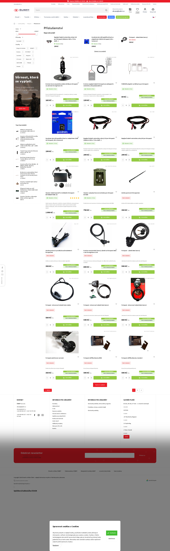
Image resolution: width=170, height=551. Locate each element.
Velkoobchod (61, 4)
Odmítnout (111, 539)
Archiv (126, 437)
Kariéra (154, 4)
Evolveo (20, 52)
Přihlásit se (142, 455)
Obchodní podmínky (93, 410)
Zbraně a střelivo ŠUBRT (54, 471)
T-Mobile (30, 63)
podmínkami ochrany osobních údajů (32, 457)
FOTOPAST (29, 52)
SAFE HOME (20, 63)
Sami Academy (118, 471)
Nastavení (56, 545)
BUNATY (33, 48)
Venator (20, 66)
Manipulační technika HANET (88, 471)
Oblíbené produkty (135, 4)
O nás (68, 4)
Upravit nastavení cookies (22, 480)
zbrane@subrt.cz (21, 407)
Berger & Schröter (22, 48)
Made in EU (30, 59)
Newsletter (2, 280)
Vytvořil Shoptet (152, 480)
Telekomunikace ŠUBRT (71, 471)
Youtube (42, 415)
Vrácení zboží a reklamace (88, 4)
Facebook (34, 415)
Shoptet (19, 483)
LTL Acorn (20, 59)
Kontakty (53, 4)
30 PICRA (126, 410)
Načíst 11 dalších (100, 385)
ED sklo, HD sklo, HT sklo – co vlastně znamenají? (136, 404)
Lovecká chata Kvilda (104, 471)
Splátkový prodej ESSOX (102, 4)
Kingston (29, 55)
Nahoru (48, 390)
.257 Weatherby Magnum (130, 417)
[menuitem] (18, 17)
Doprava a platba (76, 4)
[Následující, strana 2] (137, 390)
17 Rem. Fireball (128, 430)
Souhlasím (113, 533)
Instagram (38, 415)
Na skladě (20, 41)
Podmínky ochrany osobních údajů (97, 407)
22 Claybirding (127, 423)
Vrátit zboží (125, 4)
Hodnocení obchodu (115, 4)
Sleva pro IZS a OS (146, 4)
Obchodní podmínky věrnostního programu (99, 404)
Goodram (20, 55)
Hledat (106, 10)
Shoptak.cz (27, 483)
